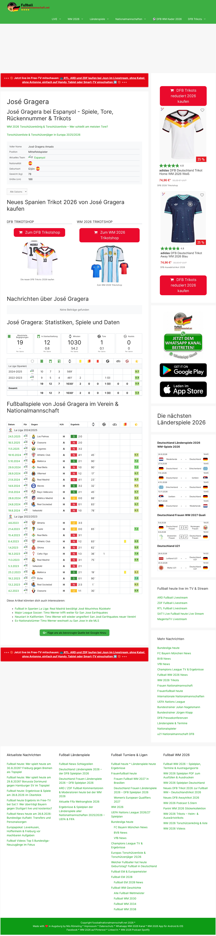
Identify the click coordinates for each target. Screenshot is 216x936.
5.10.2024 (14, 461)
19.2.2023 (14, 578)
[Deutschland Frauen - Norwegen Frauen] (183, 526)
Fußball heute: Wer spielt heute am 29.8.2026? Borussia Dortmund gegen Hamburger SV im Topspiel (29, 781)
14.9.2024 (14, 485)
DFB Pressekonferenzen (172, 717)
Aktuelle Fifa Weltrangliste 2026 (79, 801)
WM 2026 (73, 19)
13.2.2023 (14, 584)
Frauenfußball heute (170, 691)
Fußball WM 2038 (125, 909)
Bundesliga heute (168, 647)
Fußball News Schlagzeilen (76, 764)
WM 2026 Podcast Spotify (135, 929)
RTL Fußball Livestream (172, 608)
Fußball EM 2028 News (128, 882)
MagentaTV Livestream (172, 619)
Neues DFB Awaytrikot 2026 (181, 797)
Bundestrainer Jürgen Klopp (175, 712)
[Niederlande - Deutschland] (183, 457)
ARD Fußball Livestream (172, 597)
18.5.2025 (14, 442)
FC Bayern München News (174, 653)
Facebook (72, 929)
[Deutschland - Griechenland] (183, 467)
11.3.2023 (13, 559)
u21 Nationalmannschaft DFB (175, 734)
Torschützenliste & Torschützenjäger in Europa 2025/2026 (43, 134)
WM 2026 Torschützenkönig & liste (185, 823)
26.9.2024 (14, 473)
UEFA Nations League (171, 701)
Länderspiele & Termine (172, 723)
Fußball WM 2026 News (172, 674)
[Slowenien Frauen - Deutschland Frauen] (183, 535)
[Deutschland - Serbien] (183, 476)
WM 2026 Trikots (168, 680)
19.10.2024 (14, 455)
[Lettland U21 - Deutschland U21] (183, 556)
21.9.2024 (14, 479)
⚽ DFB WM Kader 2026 (167, 19)
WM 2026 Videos (174, 828)
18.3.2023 (14, 553)
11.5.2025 (13, 448)
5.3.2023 (13, 566)
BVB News (164, 658)
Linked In (113, 929)
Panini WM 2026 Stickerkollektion (184, 808)
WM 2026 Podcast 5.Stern (180, 803)
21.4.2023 (14, 529)
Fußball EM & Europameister (129, 871)
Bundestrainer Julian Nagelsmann (178, 707)
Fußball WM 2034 (125, 903)
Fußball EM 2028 (121, 877)
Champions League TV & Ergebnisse (180, 669)
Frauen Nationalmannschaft (175, 685)
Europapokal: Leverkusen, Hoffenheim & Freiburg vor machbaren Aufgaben (23, 831)
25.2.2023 (14, 572)
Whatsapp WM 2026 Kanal (130, 926)
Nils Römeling (74, 926)
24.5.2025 (14, 436)
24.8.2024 (14, 504)
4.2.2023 (13, 590)
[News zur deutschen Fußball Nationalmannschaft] (28, 7)
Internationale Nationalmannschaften (180, 696)
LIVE (54, 19)
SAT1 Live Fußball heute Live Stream (180, 613)
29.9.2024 (14, 467)
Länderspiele (97, 19)
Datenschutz (106, 926)
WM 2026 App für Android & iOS (165, 926)
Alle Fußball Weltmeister (129, 893)
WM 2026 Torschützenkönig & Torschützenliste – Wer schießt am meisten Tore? (57, 126)
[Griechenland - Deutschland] (183, 485)
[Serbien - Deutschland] (183, 495)
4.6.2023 (13, 522)
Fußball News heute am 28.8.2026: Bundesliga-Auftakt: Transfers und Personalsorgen (29, 817)
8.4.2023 (13, 541)
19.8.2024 (14, 510)
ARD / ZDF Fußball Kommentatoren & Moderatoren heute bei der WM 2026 (81, 792)
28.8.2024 (14, 498)
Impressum (90, 926)
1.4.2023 (13, 547)
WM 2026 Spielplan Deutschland (184, 782)
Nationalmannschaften (128, 19)
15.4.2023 (14, 535)
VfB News (163, 664)
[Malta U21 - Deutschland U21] (183, 566)
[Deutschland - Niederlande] (183, 504)
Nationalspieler (166, 728)
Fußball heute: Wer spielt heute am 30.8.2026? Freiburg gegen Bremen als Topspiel (29, 768)
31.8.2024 (14, 492)
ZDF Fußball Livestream (172, 603)
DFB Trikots (195, 19)
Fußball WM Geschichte (126, 887)
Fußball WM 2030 (125, 898)
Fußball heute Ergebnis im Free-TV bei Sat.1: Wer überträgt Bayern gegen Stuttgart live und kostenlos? (29, 804)
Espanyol (39, 157)
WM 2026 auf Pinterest (93, 929)
